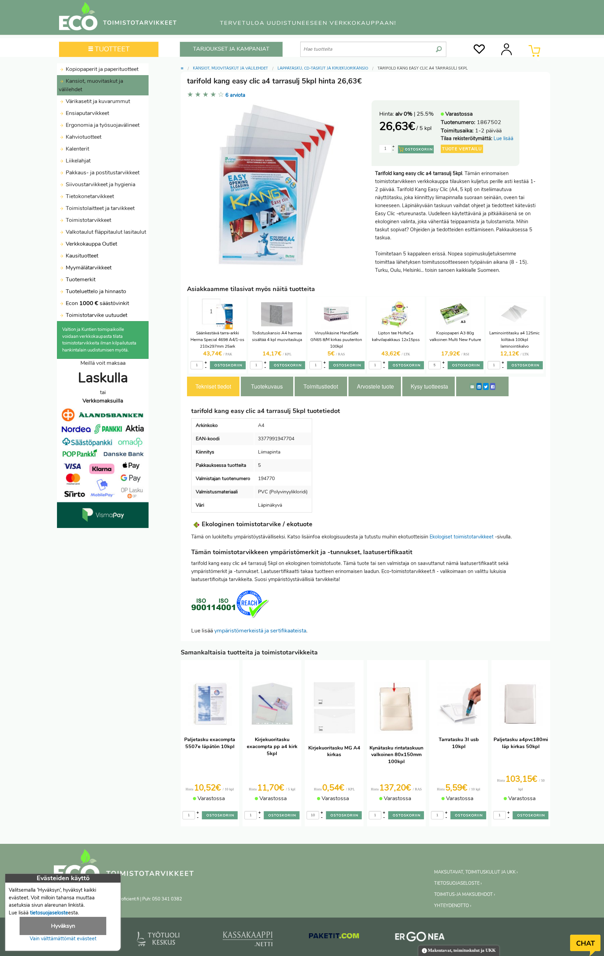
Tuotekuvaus (267, 386)
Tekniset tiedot (213, 386)
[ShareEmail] (472, 386)
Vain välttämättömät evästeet (63, 938)
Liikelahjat (77, 161)
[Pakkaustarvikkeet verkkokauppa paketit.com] (334, 937)
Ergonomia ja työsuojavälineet (101, 125)
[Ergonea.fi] (420, 938)
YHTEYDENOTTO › (452, 906)
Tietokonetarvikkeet (89, 196)
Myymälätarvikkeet (88, 267)
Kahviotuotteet (82, 137)
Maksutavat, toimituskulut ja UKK (461, 950)
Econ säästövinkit (97, 303)
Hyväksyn (63, 926)
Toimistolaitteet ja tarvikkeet (99, 208)
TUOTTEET (111, 49)
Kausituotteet (81, 256)
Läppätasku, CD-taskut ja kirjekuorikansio (323, 68)
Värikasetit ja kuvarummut (97, 101)
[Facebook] (492, 386)
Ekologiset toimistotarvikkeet (462, 536)
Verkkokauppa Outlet (90, 244)
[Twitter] (486, 386)
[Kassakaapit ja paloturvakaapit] (248, 940)
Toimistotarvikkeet (87, 220)
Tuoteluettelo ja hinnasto (96, 291)
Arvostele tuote (375, 386)
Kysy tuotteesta (429, 386)
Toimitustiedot (320, 386)
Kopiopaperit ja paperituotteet (101, 69)
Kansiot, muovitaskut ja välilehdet (91, 85)
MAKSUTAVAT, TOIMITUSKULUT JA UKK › (476, 872)
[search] (439, 46)
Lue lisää (503, 138)
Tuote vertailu (462, 149)
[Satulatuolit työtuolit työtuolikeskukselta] (158, 940)
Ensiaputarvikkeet (86, 113)
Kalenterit (76, 149)
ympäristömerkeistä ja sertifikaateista (260, 631)
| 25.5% (414, 114)
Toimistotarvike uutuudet (95, 315)
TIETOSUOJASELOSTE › (458, 883)
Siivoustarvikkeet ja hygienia (99, 184)
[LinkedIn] (479, 386)
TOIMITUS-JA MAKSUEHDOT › (464, 894)
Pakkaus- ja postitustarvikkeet (101, 172)
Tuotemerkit (80, 279)
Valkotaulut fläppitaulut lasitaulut (105, 232)
